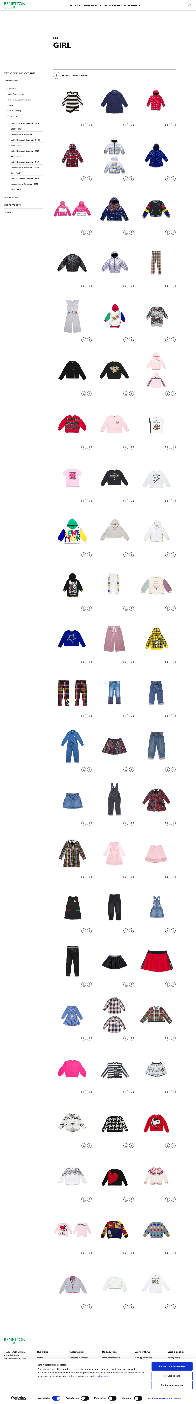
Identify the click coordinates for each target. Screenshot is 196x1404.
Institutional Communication (19, 99)
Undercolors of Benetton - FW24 (25, 167)
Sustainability (92, 5)
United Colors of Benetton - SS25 (25, 150)
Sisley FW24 (16, 172)
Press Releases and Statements (19, 73)
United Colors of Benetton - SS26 (25, 123)
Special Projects (12, 204)
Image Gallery (11, 80)
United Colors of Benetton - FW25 (25, 139)
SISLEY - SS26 (16, 128)
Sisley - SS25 (16, 156)
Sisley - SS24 (16, 189)
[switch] (85, 1398)
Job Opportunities (143, 1357)
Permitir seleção (172, 1376)
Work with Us (132, 5)
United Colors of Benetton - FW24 (25, 161)
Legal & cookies (175, 1351)
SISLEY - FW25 (17, 145)
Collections (12, 116)
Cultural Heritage (14, 110)
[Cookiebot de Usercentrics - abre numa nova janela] (18, 1398)
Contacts (9, 212)
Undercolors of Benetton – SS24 (24, 183)
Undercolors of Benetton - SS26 (24, 134)
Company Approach (78, 1357)
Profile (40, 1357)
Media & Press (112, 5)
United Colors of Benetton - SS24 (25, 178)
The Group (74, 5)
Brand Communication (16, 94)
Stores (10, 105)
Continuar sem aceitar (172, 1385)
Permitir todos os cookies (172, 1366)
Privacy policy (173, 1357)
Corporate (11, 88)
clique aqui (103, 1376)
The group (42, 1351)
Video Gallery (11, 197)
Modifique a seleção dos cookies (164, 1398)
